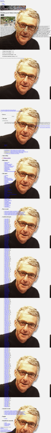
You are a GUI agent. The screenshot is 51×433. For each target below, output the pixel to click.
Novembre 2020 (7, 280)
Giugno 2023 (6, 252)
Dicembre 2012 (6, 365)
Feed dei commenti (7, 424)
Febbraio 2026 (6, 224)
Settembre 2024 (6, 239)
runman (5, 197)
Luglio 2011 (6, 380)
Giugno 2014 (6, 349)
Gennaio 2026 (6, 225)
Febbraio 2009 (6, 406)
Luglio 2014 (6, 348)
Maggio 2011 (6, 382)
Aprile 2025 (6, 233)
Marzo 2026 (6, 223)
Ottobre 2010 (6, 388)
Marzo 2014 (6, 352)
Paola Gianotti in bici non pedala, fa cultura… (18, 150)
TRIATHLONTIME (7, 203)
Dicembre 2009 (6, 397)
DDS (5, 176)
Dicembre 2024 (6, 236)
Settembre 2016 (6, 325)
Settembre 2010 (6, 389)
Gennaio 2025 (6, 235)
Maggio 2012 (6, 371)
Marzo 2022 (6, 266)
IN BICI (5, 183)
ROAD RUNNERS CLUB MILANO (10, 194)
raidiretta (5, 193)
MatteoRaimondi (7, 168)
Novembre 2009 (7, 398)
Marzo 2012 (6, 373)
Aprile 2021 (6, 276)
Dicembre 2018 (6, 301)
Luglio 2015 (6, 337)
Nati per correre (6, 188)
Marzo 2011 (6, 384)
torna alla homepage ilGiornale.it (5, 430)
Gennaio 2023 (6, 257)
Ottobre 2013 (6, 356)
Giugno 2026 (6, 220)
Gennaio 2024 (6, 246)
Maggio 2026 (6, 221)
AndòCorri (6, 163)
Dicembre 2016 (6, 322)
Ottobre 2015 (6, 335)
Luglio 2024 (6, 241)
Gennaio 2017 (6, 321)
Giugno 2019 (6, 295)
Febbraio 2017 (6, 320)
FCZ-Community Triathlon (8, 179)
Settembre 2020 (6, 282)
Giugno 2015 (6, 338)
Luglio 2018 (6, 305)
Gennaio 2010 (6, 396)
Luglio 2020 (6, 284)
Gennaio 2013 (6, 364)
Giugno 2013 (6, 360)
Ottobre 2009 (6, 399)
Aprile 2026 (6, 222)
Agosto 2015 (6, 336)
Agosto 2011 (6, 379)
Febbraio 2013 (6, 363)
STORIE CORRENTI (8, 200)
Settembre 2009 (6, 400)
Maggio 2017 (6, 318)
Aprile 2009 (6, 404)
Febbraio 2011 (6, 385)
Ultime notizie (7, 158)
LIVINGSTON (6, 167)
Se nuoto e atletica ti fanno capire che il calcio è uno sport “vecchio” (15, 214)
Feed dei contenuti (7, 423)
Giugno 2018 (6, 306)
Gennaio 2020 (6, 289)
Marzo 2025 (6, 234)
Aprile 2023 (6, 254)
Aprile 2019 (6, 297)
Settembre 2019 (6, 293)
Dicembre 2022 (6, 258)
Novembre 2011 (6, 377)
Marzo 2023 (6, 255)
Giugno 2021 (6, 274)
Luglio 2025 (6, 230)
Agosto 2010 (6, 390)
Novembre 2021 (7, 269)
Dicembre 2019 (6, 290)
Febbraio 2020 (6, 288)
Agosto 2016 (6, 326)
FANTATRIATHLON (8, 178)
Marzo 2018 (6, 309)
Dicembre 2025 (6, 226)
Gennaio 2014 (6, 353)
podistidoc (6, 191)
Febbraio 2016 (6, 331)
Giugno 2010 (6, 392)
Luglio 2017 (6, 316)
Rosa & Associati (7, 195)
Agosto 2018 (6, 304)
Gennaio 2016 (6, 332)
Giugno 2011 (6, 381)
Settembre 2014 (6, 346)
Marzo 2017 (6, 319)
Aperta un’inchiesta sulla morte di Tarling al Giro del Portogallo (14, 213)
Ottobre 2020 (6, 281)
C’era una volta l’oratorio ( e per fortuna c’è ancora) (12, 211)
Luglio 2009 (6, 402)
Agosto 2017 (6, 315)
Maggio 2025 (6, 232)
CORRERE (6, 175)
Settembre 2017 (6, 314)
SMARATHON (6, 199)
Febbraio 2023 (6, 256)
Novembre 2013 (7, 355)
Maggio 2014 (6, 350)
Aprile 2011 (6, 383)
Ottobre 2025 (6, 227)
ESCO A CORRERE (7, 165)
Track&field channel (7, 202)
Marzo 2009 (6, 405)
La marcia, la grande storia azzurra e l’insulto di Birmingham (13, 412)
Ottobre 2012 (6, 367)
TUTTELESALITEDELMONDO (9, 171)
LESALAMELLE (7, 184)
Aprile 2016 (6, 329)
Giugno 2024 (6, 242)
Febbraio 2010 (6, 395)
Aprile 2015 (6, 340)
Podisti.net (6, 190)
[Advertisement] (9, 135)
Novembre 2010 (7, 387)
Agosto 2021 (6, 272)
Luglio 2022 (6, 262)
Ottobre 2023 (6, 249)
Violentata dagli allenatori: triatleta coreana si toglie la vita (19, 151)
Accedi (5, 422)
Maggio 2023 (6, 253)
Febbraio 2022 (6, 267)
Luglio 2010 (6, 391)
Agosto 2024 (6, 240)
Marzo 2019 (6, 298)
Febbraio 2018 (6, 310)
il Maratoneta (6, 181)
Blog (3, 3)
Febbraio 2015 (6, 342)
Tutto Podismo (6, 204)
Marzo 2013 (6, 362)
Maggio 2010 (6, 393)
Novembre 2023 (7, 248)
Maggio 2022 (6, 264)
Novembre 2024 (7, 237)
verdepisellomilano (7, 206)
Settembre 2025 (6, 228)
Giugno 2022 (6, 263)
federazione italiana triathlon (8, 180)
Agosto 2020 (6, 283)
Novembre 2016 (7, 323)
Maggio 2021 (6, 275)
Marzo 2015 (6, 341)
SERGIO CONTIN (7, 198)
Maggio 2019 (6, 296)
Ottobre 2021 (6, 270)
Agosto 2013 (6, 358)
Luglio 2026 (6, 219)
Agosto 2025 (6, 229)
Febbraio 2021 (6, 277)
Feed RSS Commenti (9, 431)
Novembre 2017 (7, 312)
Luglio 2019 (6, 294)
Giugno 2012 (6, 370)
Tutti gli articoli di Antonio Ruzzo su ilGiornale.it (42, 125)
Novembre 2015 (7, 334)
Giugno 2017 (6, 317)
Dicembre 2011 (6, 376)
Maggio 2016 (6, 328)
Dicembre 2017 (6, 311)
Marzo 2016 (6, 330)
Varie (23, 58)
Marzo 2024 (6, 244)
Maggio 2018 (6, 307)
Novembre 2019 (7, 291)
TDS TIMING (6, 201)
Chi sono (3, 4)
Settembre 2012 (6, 368)
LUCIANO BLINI (7, 186)
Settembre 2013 (6, 357)
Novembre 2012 (7, 366)
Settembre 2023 (6, 250)
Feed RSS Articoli (3, 431)
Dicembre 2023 (6, 247)
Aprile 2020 (6, 286)
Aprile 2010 (6, 394)
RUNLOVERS (6, 196)
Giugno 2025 (6, 231)
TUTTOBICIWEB (7, 205)
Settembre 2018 (6, 303)
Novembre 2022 (7, 259)
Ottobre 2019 (6, 292)
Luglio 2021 (6, 273)
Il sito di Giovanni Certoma (8, 182)
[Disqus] (25, 71)
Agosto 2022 (6, 261)
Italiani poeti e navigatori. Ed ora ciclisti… (17, 152)
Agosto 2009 (6, 401)
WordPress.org (6, 425)
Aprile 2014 (6, 351)
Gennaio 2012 (6, 375)
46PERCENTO (6, 162)
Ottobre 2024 (6, 238)
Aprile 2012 (6, 372)
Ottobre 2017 (6, 313)
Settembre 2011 (6, 378)
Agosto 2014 (6, 347)
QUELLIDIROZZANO (8, 192)
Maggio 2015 (6, 339)
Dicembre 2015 (6, 333)
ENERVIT (6, 177)
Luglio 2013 (6, 359)
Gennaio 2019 (6, 300)
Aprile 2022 (6, 265)
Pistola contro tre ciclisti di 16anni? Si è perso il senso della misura (14, 411)
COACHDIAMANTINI (8, 164)
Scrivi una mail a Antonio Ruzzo (45, 127)
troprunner (6, 170)
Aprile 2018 (6, 308)
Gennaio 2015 (6, 343)
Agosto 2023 (6, 251)
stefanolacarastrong (7, 169)
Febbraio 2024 (6, 245)
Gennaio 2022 (6, 268)
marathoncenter (6, 187)
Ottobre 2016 (6, 324)
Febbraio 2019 (6, 299)
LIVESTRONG (7, 185)
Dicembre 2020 (6, 279)
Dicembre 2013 (6, 354)
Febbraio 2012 (6, 374)
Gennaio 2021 (6, 278)
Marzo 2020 (6, 287)
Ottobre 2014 (6, 345)
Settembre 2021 (6, 271)
